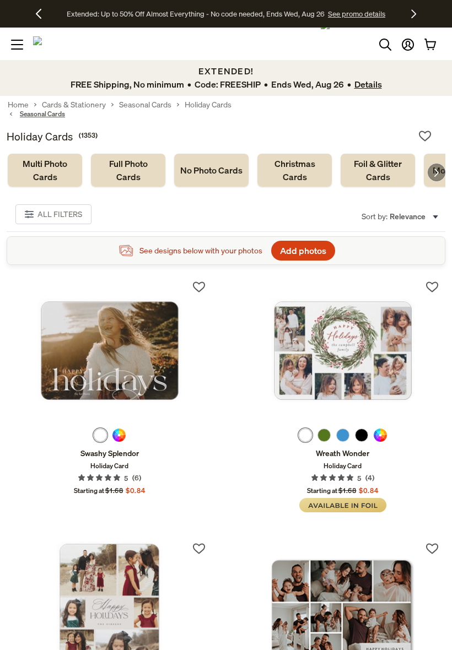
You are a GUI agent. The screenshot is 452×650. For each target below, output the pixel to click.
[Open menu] (17, 45)
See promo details (322, 14)
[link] (45, 170)
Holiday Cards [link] (208, 105)
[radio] (100, 435)
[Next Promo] (413, 13)
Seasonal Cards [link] (145, 105)
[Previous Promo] (43, 14)
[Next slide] (436, 172)
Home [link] (18, 105)
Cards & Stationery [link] (74, 105)
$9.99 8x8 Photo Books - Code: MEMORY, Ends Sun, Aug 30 (195, 14)
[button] (408, 45)
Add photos (303, 251)
